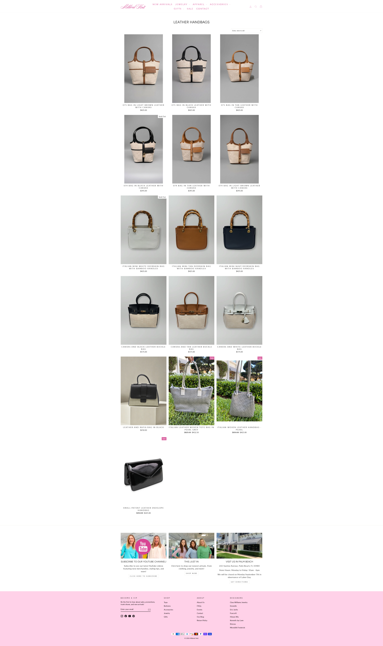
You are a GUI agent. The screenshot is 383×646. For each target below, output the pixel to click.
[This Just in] (191, 546)
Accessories (219, 4)
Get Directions (239, 582)
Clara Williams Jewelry (239, 602)
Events (199, 610)
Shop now (191, 573)
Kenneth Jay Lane (237, 620)
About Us (200, 602)
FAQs (199, 606)
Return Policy (202, 620)
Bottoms (167, 606)
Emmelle (233, 606)
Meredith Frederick (237, 628)
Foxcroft (233, 613)
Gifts (178, 8)
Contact (202, 8)
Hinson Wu (234, 617)
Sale (190, 8)
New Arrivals (162, 4)
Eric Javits (234, 610)
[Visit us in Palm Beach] (239, 546)
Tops (166, 602)
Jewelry (181, 4)
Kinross (233, 624)
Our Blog (200, 617)
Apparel (199, 4)
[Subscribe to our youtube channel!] (143, 546)
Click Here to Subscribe (143, 576)
